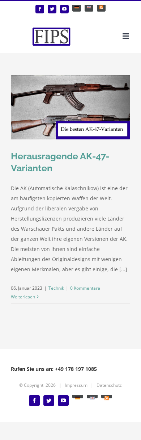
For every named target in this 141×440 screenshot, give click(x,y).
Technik (56, 288)
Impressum (76, 385)
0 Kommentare (85, 288)
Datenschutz (109, 385)
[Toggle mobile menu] (126, 36)
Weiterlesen (23, 297)
